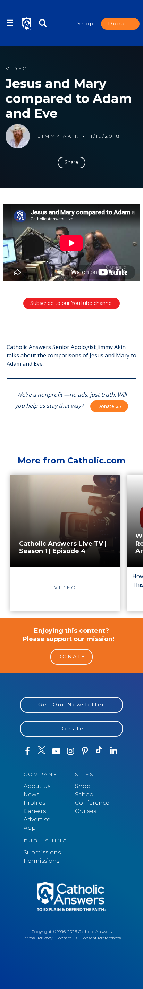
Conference (92, 803)
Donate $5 (109, 406)
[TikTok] (99, 751)
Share (71, 162)
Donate (120, 24)
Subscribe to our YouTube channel (71, 303)
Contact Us (66, 937)
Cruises (85, 811)
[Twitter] (41, 751)
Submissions (42, 852)
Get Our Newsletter (71, 705)
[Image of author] (18, 136)
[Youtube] (56, 751)
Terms (29, 937)
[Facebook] (27, 751)
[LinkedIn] (114, 750)
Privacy (45, 937)
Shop (85, 24)
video (17, 69)
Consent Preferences (101, 937)
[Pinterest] (85, 751)
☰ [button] (10, 23)
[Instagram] (70, 751)
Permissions (41, 861)
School (85, 794)
